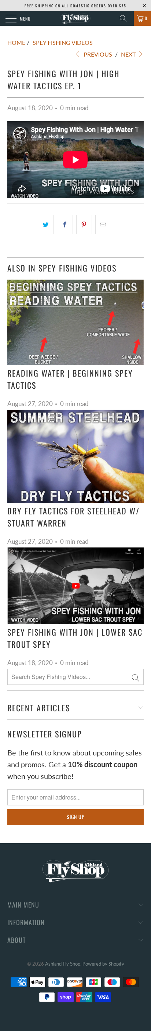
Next (129, 54)
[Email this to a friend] (103, 224)
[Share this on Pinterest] (84, 224)
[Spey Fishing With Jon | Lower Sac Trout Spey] (75, 585)
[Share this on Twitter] (46, 224)
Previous (97, 54)
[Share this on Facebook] (65, 224)
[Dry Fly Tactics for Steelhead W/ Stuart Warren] (75, 456)
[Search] (125, 18)
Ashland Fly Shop (62, 964)
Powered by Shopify (103, 964)
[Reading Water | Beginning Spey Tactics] (75, 322)
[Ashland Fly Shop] (75, 18)
